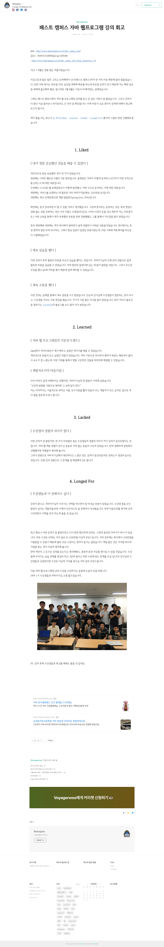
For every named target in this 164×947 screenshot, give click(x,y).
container (67, 905)
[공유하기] (38, 741)
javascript (61, 901)
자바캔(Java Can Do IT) (37, 891)
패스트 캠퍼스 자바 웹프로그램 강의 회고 (82, 27)
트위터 (133, 813)
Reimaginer (17, 4)
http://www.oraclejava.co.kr (44, 717)
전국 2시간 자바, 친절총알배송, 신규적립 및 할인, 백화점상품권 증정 (60, 706)
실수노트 (67, 917)
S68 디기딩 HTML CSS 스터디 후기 (41, 769)
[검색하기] (137, 5)
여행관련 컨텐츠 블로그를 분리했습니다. (40, 866)
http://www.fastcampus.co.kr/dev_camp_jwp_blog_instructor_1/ (63, 60)
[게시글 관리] (41, 741)
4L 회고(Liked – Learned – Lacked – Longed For (77, 118)
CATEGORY (148, 5)
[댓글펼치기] (34, 822)
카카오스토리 (128, 813)
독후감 (66, 909)
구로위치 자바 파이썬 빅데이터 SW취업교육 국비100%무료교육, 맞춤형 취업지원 (66, 724)
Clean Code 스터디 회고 (37, 779)
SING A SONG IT (34, 894)
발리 (59, 921)
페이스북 (124, 813)
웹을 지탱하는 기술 (63, 892)
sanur (73, 925)
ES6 (59, 925)
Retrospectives (82, 22)
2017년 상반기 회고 (36, 766)
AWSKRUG (67, 888)
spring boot (72, 921)
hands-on (61, 913)
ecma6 (76, 917)
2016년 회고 (34, 776)
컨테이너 (70, 913)
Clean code (71, 901)
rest (59, 905)
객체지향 (70, 929)
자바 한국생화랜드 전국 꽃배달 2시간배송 (52, 702)
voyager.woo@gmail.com (22, 7)
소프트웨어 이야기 (41, 835)
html (59, 909)
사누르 (60, 917)
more (77, 884)
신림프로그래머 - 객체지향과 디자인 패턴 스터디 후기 (46, 772)
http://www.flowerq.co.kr (42, 698)
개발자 (76, 896)
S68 (71, 892)
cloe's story (33, 897)
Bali (73, 909)
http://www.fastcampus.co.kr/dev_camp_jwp (58, 51)
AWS (59, 933)
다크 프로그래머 (34, 887)
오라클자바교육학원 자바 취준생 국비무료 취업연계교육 (59, 721)
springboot (61, 929)
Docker (66, 925)
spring (69, 896)
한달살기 (67, 933)
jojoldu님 (48, 304)
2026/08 (94, 884)
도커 (59, 888)
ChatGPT (60, 896)
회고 (74, 905)
